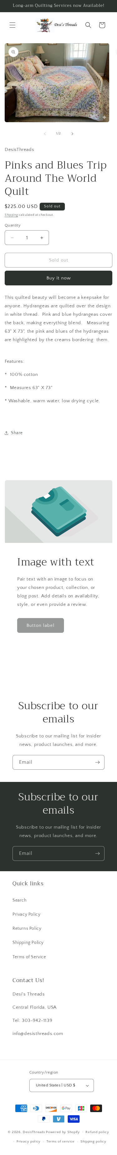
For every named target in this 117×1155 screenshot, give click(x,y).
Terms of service (60, 1141)
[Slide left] (45, 134)
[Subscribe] (97, 762)
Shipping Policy (28, 942)
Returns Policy (26, 928)
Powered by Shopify (63, 1132)
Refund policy (97, 1132)
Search (19, 900)
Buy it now (58, 278)
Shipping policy (93, 1141)
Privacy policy (29, 1141)
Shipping (11, 215)
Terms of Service (29, 957)
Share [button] (17, 432)
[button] (12, 25)
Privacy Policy (26, 914)
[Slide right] (72, 134)
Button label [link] (41, 625)
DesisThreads (34, 1132)
